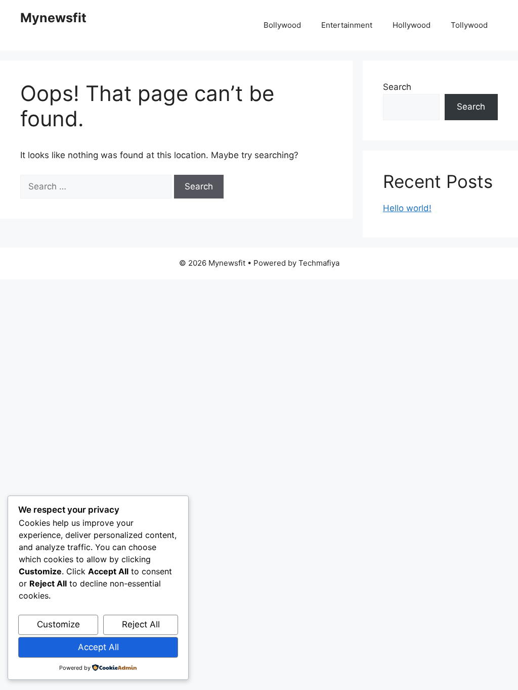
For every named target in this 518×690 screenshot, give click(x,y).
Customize (58, 624)
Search (397, 87)
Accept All (98, 647)
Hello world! (407, 208)
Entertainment (346, 25)
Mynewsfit (53, 17)
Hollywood (411, 25)
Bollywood (282, 25)
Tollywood (469, 25)
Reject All (141, 624)
